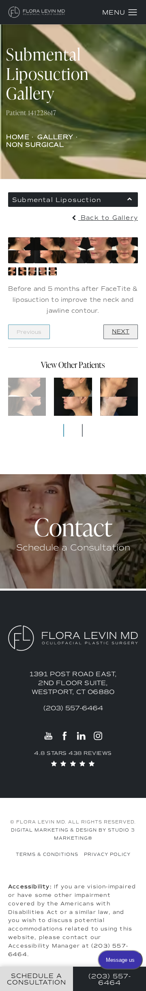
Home (17, 137)
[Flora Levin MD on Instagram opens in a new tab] (97, 736)
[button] (133, 12)
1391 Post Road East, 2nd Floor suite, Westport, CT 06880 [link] (73, 683)
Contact (73, 527)
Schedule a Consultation (73, 547)
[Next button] (82, 430)
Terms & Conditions (47, 854)
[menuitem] (48, 736)
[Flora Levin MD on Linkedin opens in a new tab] (81, 736)
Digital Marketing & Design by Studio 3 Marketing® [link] (73, 834)
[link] (73, 708)
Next (120, 331)
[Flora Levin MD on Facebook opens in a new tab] (65, 736)
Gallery (55, 137)
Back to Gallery (108, 218)
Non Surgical (35, 144)
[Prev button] (63, 430)
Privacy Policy (107, 854)
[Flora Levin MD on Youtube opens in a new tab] (48, 736)
